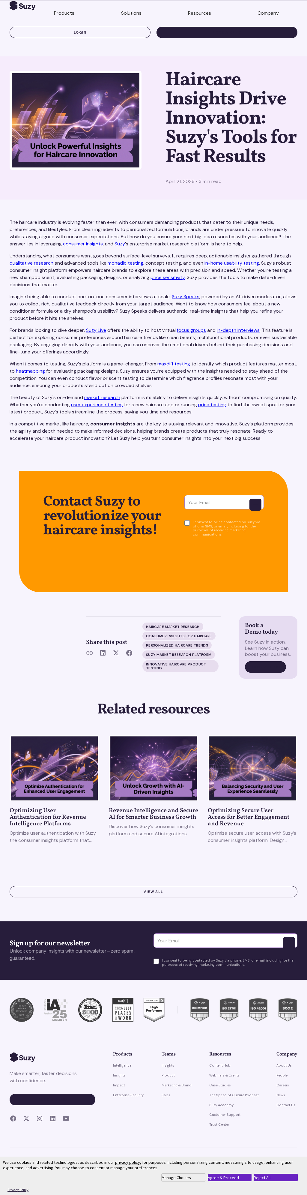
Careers (282, 1085)
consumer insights (83, 244)
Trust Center (219, 1124)
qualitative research (31, 263)
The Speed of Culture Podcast (234, 1095)
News (280, 1095)
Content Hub (220, 1065)
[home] (23, 6)
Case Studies (220, 1085)
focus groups (191, 330)
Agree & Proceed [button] (223, 1177)
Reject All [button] (262, 1177)
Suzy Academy (221, 1105)
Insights (119, 1075)
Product (168, 1075)
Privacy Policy (17, 1189)
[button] (64, 13)
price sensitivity (168, 277)
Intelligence (122, 1065)
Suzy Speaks (185, 296)
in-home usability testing (231, 263)
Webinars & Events (224, 1075)
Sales (166, 1095)
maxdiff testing (173, 364)
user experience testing (97, 404)
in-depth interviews (238, 330)
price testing (212, 404)
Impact (119, 1085)
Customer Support (224, 1114)
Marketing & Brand (177, 1085)
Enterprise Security (128, 1095)
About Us (284, 1065)
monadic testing (125, 263)
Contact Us (285, 1105)
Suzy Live (96, 330)
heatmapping (30, 371)
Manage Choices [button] (176, 1177)
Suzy (120, 244)
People (282, 1075)
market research (102, 397)
